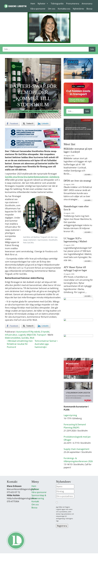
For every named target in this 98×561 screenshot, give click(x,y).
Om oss (51, 8)
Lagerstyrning (70, 415)
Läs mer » (87, 174)
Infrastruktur (11, 334)
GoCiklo (25, 337)
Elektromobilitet (12, 337)
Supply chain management (76, 449)
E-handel (45, 331)
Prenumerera (72, 3)
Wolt (32, 337)
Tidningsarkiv (57, 3)
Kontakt (35, 501)
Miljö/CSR (31, 334)
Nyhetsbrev (78, 8)
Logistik (22, 334)
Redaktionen (53, 111)
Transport (41, 334)
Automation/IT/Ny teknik (28, 331)
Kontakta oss (64, 8)
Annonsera (87, 3)
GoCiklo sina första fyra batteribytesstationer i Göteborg (32, 176)
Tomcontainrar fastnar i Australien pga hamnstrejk (46, 343)
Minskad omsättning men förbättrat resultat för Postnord (20, 343)
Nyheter (41, 3)
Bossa (89, 8)
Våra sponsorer (37, 8)
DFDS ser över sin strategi (77, 180)
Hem (32, 3)
